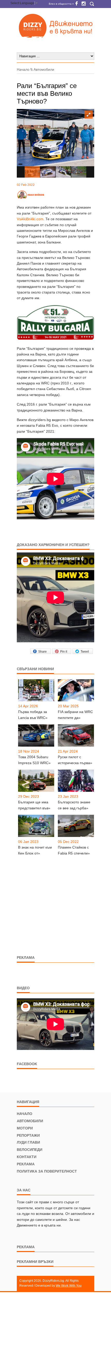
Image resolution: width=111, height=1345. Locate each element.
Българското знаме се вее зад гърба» (74, 805)
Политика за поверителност (47, 1171)
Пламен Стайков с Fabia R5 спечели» (74, 850)
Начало (23, 69)
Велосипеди (29, 1150)
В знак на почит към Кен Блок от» (35, 850)
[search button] (91, 4)
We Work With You (69, 1285)
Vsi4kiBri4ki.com (30, 219)
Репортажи (28, 1135)
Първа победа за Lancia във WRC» (32, 714)
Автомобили (44, 69)
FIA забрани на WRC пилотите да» (75, 714)
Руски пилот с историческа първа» (75, 760)
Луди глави (28, 1142)
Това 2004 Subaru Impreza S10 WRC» (34, 760)
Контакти (26, 1157)
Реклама (26, 1164)
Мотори (25, 1128)
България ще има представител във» (34, 805)
